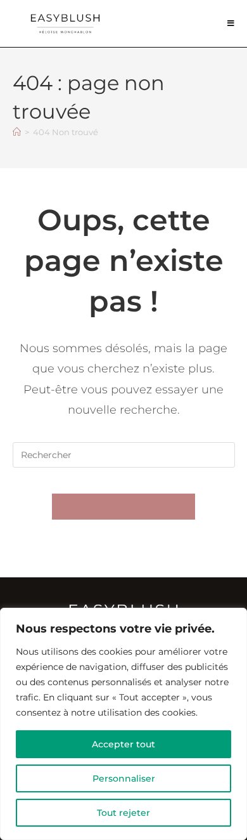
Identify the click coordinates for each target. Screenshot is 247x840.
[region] (123, 724)
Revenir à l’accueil (123, 506)
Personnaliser (123, 778)
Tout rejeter (123, 812)
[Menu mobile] (231, 23)
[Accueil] (17, 132)
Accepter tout (123, 744)
